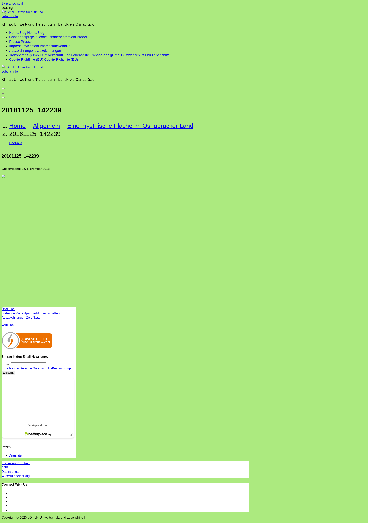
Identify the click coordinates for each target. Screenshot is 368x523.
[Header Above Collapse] (3, 97)
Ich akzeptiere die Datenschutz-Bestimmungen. (40, 368)
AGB (5, 467)
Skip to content (12, 3)
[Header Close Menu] (3, 93)
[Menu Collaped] (3, 88)
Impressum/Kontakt (16, 463)
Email (6, 364)
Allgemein (46, 125)
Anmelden (16, 456)
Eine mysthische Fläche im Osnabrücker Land (130, 125)
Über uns (8, 309)
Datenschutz (11, 471)
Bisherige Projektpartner (19, 313)
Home (17, 125)
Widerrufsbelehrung (16, 476)
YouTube (8, 325)
